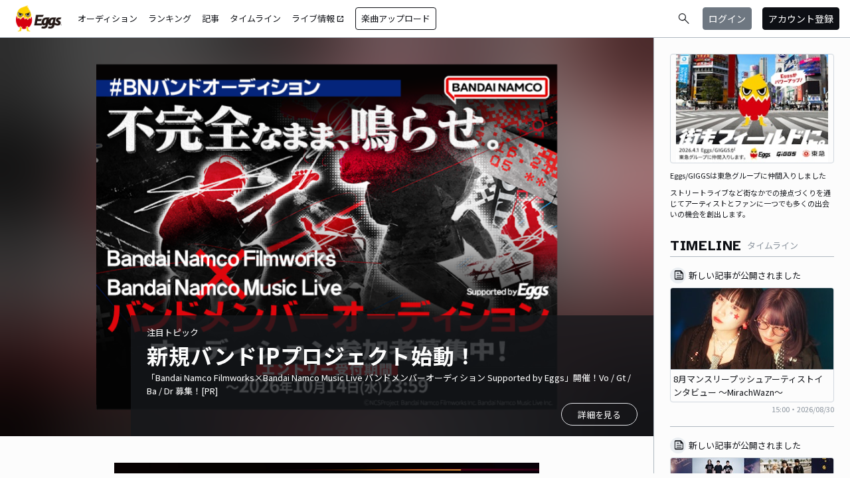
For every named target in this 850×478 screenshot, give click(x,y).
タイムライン (255, 18)
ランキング (169, 18)
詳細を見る (599, 414)
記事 (210, 18)
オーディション (107, 18)
